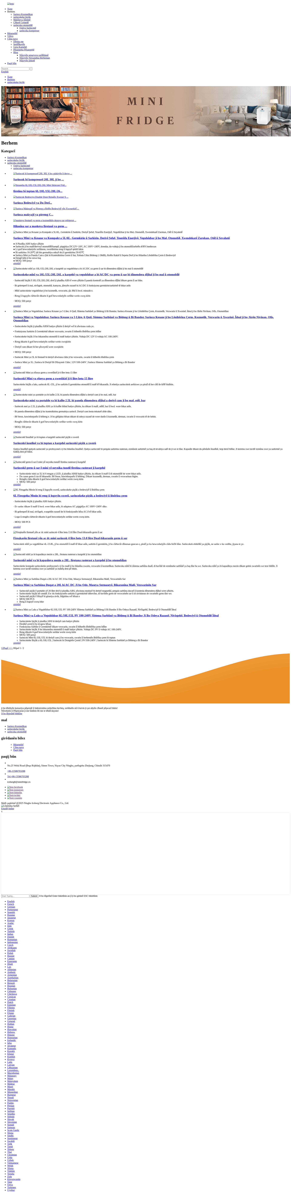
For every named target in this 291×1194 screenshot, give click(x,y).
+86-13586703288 (16, 771)
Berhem (11, 79)
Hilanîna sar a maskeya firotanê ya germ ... (40, 226)
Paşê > (7, 648)
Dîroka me (18, 41)
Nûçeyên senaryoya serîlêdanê (33, 55)
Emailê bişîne (7, 808)
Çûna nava (12, 39)
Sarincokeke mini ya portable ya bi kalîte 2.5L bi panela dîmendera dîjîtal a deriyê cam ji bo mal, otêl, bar (79, 400)
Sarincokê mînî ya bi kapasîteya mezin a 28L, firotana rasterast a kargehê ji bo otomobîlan (70, 560)
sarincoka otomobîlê (23, 25)
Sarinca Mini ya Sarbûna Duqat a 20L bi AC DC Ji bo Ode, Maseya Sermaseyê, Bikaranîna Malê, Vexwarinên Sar (84, 584)
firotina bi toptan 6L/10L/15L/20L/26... (37, 191)
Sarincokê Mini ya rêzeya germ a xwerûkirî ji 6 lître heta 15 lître (53, 378)
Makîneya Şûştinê (21, 19)
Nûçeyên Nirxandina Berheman (34, 58)
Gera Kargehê (20, 47)
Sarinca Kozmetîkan (23, 14)
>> (11, 648)
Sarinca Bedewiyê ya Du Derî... (32, 202)
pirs (15, 263)
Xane (9, 9)
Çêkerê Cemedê (21, 22)
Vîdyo (10, 36)
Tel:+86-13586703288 (18, 776)
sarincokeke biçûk (22, 17)
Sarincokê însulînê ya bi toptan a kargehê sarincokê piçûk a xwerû (54, 443)
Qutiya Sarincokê (27, 28)
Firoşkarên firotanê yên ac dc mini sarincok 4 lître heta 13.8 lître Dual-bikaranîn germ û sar (70, 538)
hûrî (19, 263)
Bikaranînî (12, 33)
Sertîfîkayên (19, 44)
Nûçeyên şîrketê (27, 60)
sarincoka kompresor (29, 30)
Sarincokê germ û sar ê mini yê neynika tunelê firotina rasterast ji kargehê (59, 467)
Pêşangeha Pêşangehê (23, 49)
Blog (15, 52)
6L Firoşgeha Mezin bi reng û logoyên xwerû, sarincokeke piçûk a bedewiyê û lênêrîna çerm (70, 495)
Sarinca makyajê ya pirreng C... (33, 214)
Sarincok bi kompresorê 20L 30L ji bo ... (38, 179)
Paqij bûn (11, 63)
